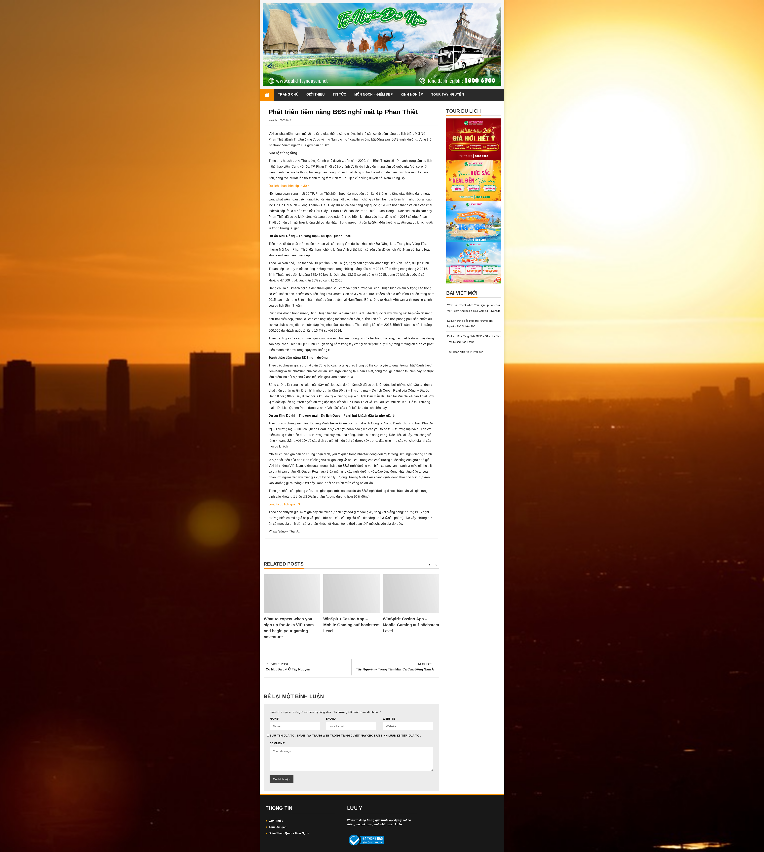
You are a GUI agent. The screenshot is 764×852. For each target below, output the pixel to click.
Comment (277, 743)
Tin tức (339, 94)
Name (274, 718)
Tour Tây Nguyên (447, 94)
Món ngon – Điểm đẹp (373, 94)
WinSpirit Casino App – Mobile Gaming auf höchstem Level (351, 625)
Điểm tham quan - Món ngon (289, 833)
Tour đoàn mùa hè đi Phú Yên (465, 351)
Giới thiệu (315, 94)
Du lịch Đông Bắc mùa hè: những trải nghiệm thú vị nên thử (470, 323)
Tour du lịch (277, 827)
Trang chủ (288, 94)
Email (331, 718)
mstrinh (273, 120)
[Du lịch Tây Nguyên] (267, 95)
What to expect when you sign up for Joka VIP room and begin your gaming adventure (474, 308)
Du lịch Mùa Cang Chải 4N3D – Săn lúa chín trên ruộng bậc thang (474, 339)
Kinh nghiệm (412, 94)
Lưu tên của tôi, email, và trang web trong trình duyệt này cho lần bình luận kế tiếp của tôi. (345, 735)
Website (389, 718)
